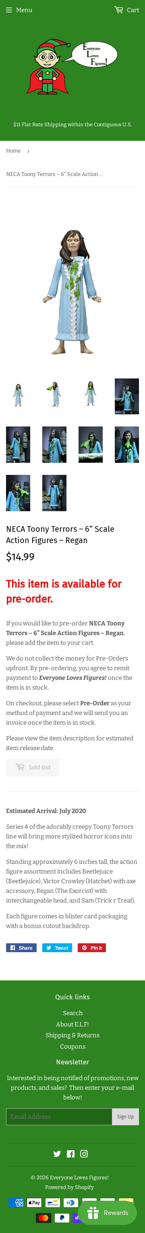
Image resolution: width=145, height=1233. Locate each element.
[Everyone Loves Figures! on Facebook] (70, 1155)
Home (13, 151)
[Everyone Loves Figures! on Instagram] (84, 1155)
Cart (132, 10)
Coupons (72, 1046)
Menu (24, 10)
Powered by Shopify (69, 1187)
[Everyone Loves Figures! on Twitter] (57, 1155)
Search (73, 1013)
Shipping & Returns (72, 1035)
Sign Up (125, 1117)
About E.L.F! (72, 1024)
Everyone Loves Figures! (79, 1177)
